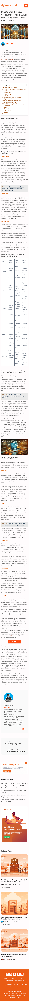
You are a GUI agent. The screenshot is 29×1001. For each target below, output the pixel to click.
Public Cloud (7, 94)
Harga (22, 979)
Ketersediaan (7, 110)
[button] (26, 5)
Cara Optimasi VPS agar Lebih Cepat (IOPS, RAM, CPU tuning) (13, 800)
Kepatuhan (7, 112)
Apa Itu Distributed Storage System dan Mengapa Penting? (13, 955)
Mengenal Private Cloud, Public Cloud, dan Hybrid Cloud (14, 90)
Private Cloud (7, 92)
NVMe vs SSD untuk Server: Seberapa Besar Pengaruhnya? (13, 796)
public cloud (4, 59)
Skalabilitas (7, 109)
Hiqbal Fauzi (9, 43)
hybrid (12, 59)
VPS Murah (7, 979)
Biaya (5, 107)
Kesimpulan (5, 114)
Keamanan (7, 106)
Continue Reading (5, 887)
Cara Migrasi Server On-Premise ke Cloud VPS (14, 783)
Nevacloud (14, 636)
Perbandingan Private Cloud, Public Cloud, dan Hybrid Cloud (14, 98)
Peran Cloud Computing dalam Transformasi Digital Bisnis (12, 744)
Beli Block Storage (14, 642)
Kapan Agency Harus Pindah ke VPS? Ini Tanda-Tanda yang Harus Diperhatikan (12, 787)
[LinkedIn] (23, 729)
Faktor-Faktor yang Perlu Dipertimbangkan (14, 104)
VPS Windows (15, 979)
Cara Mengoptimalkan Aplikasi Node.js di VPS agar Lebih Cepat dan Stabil (14, 881)
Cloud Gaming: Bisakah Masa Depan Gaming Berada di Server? (15, 751)
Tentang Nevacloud (19, 980)
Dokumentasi (9, 980)
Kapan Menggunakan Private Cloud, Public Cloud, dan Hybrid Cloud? (13, 101)
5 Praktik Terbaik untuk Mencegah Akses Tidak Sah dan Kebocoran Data (14, 918)
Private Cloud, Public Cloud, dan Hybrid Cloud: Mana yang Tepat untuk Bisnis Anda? (14, 16)
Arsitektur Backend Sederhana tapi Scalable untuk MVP (13, 791)
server (19, 124)
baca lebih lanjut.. (18, 726)
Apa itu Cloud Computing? (9, 87)
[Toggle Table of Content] (24, 85)
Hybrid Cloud (7, 96)
